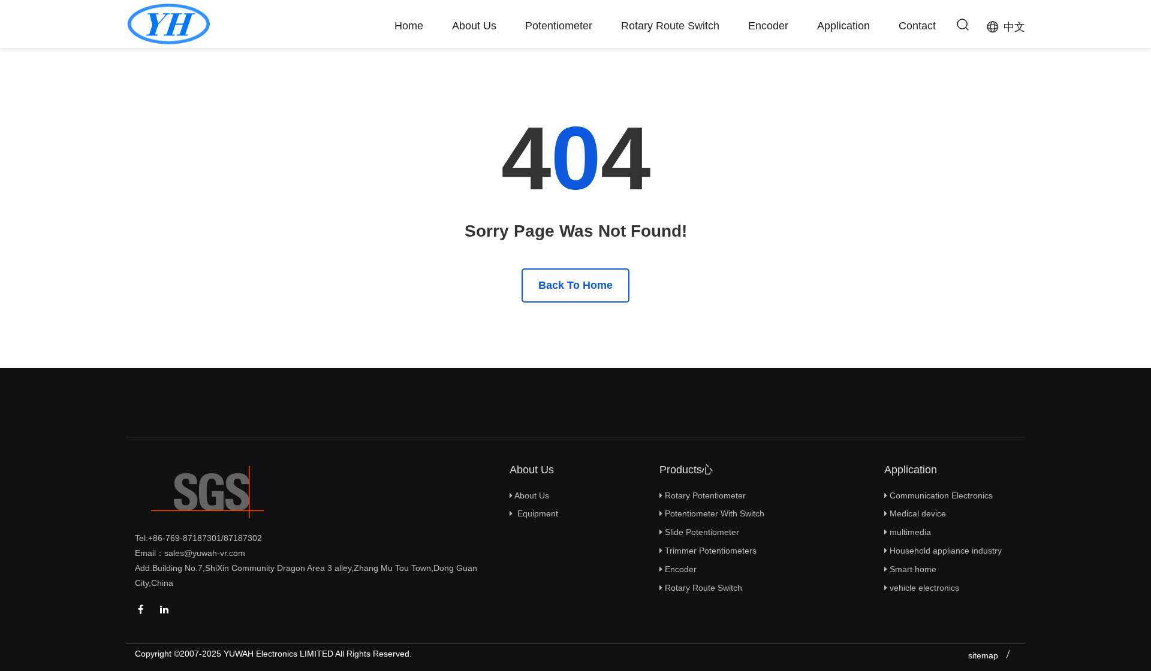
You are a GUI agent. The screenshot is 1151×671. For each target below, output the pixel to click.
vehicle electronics (923, 588)
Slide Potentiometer (700, 532)
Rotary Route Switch (670, 26)
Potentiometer (558, 26)
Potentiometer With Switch (713, 513)
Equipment (535, 513)
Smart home (911, 569)
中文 (1014, 27)
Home (408, 26)
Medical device (916, 513)
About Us (474, 26)
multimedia (909, 532)
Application (843, 26)
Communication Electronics (940, 495)
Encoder (768, 26)
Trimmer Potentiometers (709, 550)
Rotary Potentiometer (704, 495)
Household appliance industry (944, 550)
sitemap (983, 655)
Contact (917, 26)
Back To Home (575, 285)
